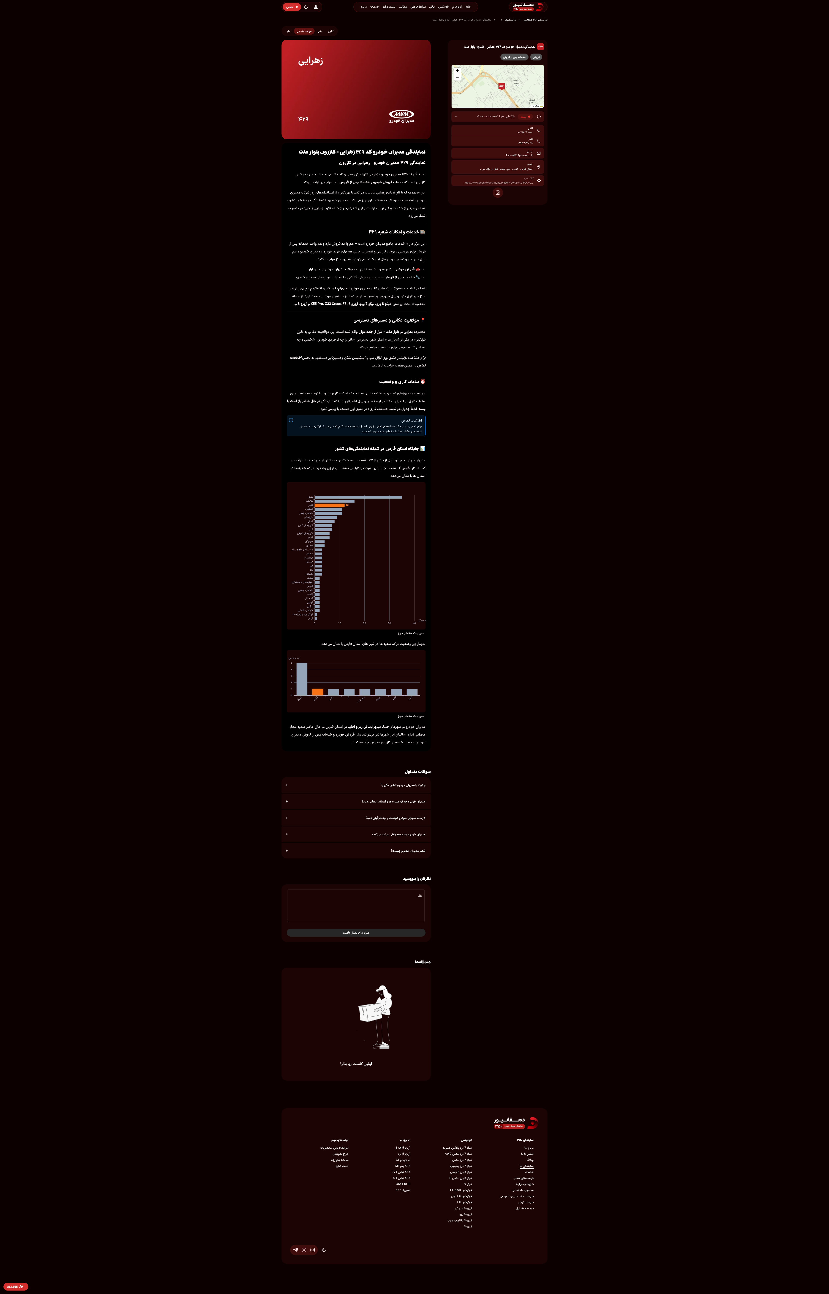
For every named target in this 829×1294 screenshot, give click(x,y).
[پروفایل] (316, 7)
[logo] (540, 7)
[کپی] (457, 130)
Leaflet (536, 106)
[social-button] (498, 192)
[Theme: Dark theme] (306, 7)
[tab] (330, 31)
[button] (501, 86)
